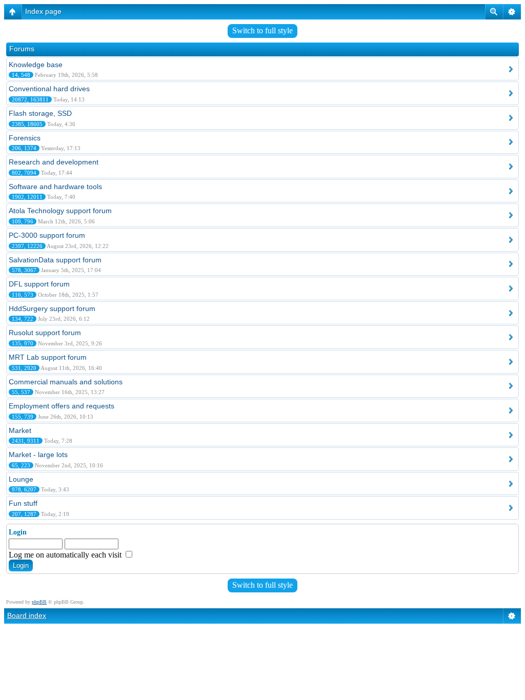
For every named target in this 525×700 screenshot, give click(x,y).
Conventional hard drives (49, 89)
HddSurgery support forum (52, 308)
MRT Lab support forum (48, 357)
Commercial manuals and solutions (66, 382)
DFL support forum (39, 284)
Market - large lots (38, 454)
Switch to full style (262, 30)
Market (20, 430)
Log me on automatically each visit (66, 554)
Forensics (25, 138)
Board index (26, 615)
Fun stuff (23, 503)
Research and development (53, 162)
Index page (43, 11)
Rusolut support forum (45, 332)
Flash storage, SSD (40, 113)
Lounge (21, 479)
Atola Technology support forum (60, 211)
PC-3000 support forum (47, 235)
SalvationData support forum (55, 260)
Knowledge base (36, 64)
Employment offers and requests (61, 406)
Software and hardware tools (55, 186)
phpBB (39, 602)
